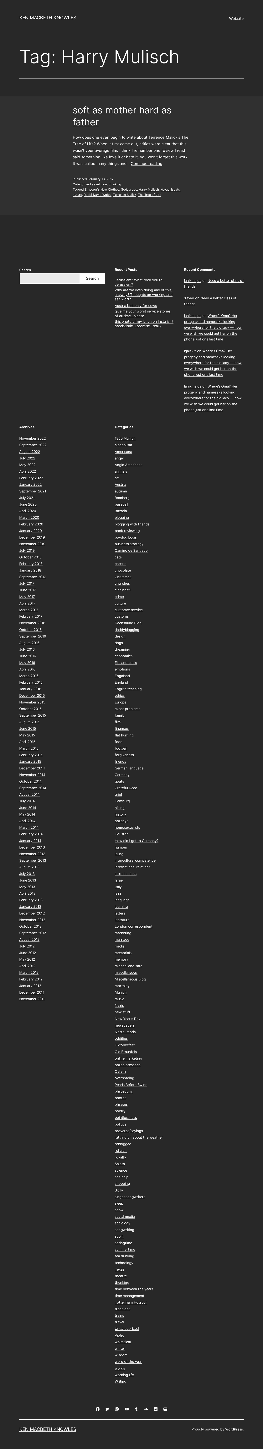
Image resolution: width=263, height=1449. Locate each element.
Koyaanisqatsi (171, 189)
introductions (126, 874)
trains (119, 1315)
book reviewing (127, 531)
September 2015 (32, 715)
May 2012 (27, 959)
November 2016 (32, 623)
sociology (122, 1223)
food (118, 742)
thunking (115, 184)
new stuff (122, 1012)
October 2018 (30, 557)
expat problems (127, 709)
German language (129, 768)
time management (129, 1296)
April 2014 (27, 821)
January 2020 (30, 531)
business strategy (129, 544)
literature (122, 920)
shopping (122, 1183)
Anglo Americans (128, 465)
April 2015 (27, 742)
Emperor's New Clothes (102, 189)
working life (124, 1375)
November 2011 (32, 999)
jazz (118, 893)
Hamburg (122, 801)
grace (133, 189)
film (118, 722)
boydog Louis (126, 537)
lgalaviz (190, 351)
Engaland (122, 676)
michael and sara (128, 966)
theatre (121, 1276)
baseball (121, 504)
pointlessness (126, 1117)
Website (236, 18)
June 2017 (27, 590)
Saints (120, 1164)
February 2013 (31, 900)
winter (120, 1348)
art (117, 478)
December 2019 (32, 537)
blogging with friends (132, 524)
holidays (121, 821)
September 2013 (32, 860)
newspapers (125, 1025)
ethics (120, 695)
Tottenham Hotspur (131, 1302)
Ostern (120, 1071)
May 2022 (27, 465)
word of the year (128, 1361)
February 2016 (31, 682)
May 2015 (27, 735)
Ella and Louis (126, 663)
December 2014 (32, 768)
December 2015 (32, 695)
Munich (121, 992)
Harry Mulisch (149, 189)
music (119, 999)
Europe (120, 702)
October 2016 (30, 630)
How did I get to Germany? (136, 841)
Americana (123, 452)
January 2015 (30, 761)
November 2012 (32, 920)
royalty (120, 1157)
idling (119, 854)
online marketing (128, 1058)
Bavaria (121, 511)
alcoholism (123, 445)
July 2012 (27, 946)
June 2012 (27, 953)
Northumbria (125, 1032)
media (120, 946)
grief (118, 794)
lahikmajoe (192, 281)
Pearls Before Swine (131, 1085)
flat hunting (124, 735)
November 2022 (32, 438)
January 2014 (30, 841)
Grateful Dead (126, 788)
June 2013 (27, 880)
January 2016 (30, 689)
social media (125, 1216)
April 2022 (27, 471)
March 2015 (29, 748)
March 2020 (29, 517)
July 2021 (27, 498)
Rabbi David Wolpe (97, 195)
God (124, 189)
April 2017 (27, 603)
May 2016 (27, 663)
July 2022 (27, 458)
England (121, 682)
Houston (122, 834)
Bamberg (122, 498)
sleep (119, 1203)
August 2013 (29, 867)
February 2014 (31, 834)
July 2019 (27, 550)
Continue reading (146, 163)
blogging (122, 517)
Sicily (119, 1190)
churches (122, 583)
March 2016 (29, 676)
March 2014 (29, 827)
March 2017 (28, 610)
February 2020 (31, 524)
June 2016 (27, 656)
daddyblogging (127, 630)
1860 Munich (125, 438)
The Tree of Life (149, 195)
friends (120, 761)
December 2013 (32, 847)
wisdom (121, 1355)
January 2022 (30, 484)
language (122, 900)
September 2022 (33, 445)
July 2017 (26, 583)
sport (119, 1236)
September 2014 (32, 788)
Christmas (123, 577)
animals (121, 471)
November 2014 (32, 775)
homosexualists (127, 827)
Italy (118, 887)
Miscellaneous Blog (130, 979)
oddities (121, 1038)
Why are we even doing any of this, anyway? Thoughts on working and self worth (144, 294)
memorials (123, 953)
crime (119, 597)
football (121, 748)
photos (120, 1098)
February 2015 (31, 755)
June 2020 (28, 504)
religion (101, 184)
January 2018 (30, 570)
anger (119, 458)
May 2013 (27, 887)
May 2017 (27, 597)
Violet (119, 1335)
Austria (120, 484)
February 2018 (31, 564)
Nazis (119, 1005)
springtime (123, 1243)
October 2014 (30, 781)
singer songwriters (130, 1197)
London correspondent (133, 926)
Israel (119, 880)
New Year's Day (127, 1019)
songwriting (124, 1230)
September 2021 (32, 491)
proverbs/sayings (129, 1131)
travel (119, 1322)
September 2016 (32, 636)
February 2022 (31, 478)
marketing (123, 933)
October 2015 (30, 709)
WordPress (234, 1429)
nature (77, 195)
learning (121, 906)
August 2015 (29, 722)
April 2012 (27, 966)
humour (121, 847)
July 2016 (27, 649)
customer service (129, 610)
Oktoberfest (125, 1045)
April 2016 (27, 669)
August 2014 (29, 794)
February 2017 (30, 616)
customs (122, 616)
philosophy (124, 1091)
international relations (132, 867)
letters (120, 913)
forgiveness (124, 755)
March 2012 (29, 972)
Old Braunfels (126, 1052)
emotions (122, 669)
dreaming (122, 649)
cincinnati (123, 590)
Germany (122, 775)
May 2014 (27, 814)
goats (119, 781)
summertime (125, 1249)
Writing (120, 1381)
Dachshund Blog (128, 623)
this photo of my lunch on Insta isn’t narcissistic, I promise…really (144, 323)
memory (121, 959)
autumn (121, 491)
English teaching (128, 689)
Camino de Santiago (131, 550)
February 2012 (31, 979)
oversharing (124, 1078)
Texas (119, 1269)
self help (121, 1177)
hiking (120, 808)
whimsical (123, 1342)
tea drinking (124, 1256)
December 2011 (31, 992)
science (121, 1170)
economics (123, 656)
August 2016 (29, 643)
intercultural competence (135, 860)
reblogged (123, 1144)
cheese (120, 564)
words (120, 1368)
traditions (122, 1309)
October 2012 (30, 926)
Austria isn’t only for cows (136, 306)
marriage (122, 939)
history (120, 814)
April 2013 (27, 893)
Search (25, 270)
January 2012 (30, 986)
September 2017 (32, 577)
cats (118, 557)
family (120, 715)
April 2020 (27, 511)
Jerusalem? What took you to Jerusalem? (138, 282)
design (120, 636)
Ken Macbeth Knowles (47, 17)
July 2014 (27, 801)
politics (120, 1124)
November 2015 (32, 702)
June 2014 (27, 808)
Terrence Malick (124, 195)
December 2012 (32, 913)
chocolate (123, 570)
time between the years (134, 1289)
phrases (121, 1104)
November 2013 (32, 854)
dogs (119, 643)
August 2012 (29, 939)
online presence (128, 1065)
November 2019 (32, 544)
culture (120, 603)
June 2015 (27, 728)
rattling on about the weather (139, 1137)
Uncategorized (127, 1329)
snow (119, 1210)
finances (122, 728)
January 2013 (30, 906)
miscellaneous (126, 972)
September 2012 (32, 933)
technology (124, 1263)
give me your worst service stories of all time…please (143, 313)
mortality (122, 986)
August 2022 (29, 452)
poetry (120, 1111)
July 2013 (27, 874)
